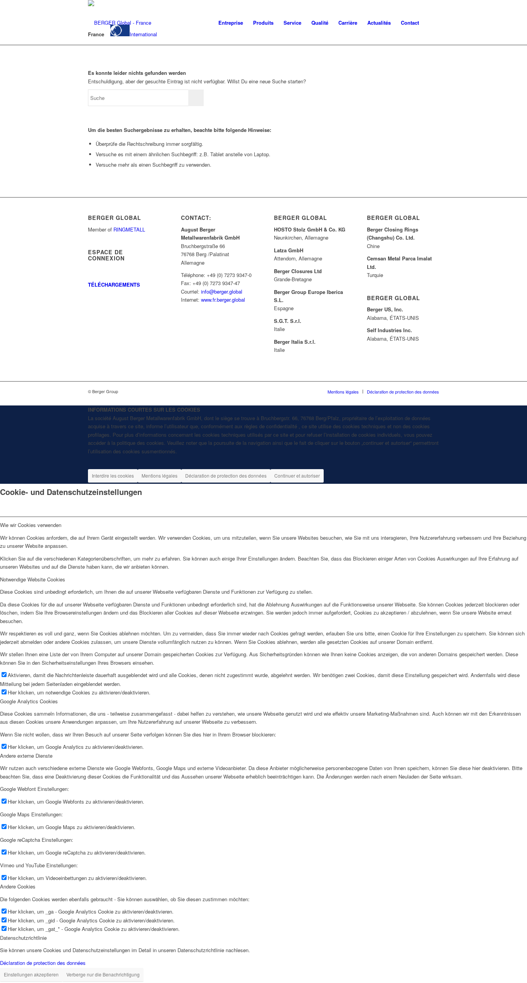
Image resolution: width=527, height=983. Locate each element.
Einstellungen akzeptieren (31, 974)
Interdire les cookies (113, 475)
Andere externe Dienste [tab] (26, 755)
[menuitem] (230, 23)
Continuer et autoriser (297, 475)
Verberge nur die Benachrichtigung (103, 974)
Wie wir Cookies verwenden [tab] (30, 525)
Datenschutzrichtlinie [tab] (23, 937)
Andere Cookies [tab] (17, 886)
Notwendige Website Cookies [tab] (32, 579)
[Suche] (431, 23)
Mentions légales (159, 475)
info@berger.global (221, 291)
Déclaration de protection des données (226, 475)
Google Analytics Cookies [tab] (29, 701)
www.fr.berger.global (223, 299)
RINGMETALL (129, 229)
